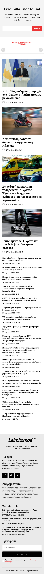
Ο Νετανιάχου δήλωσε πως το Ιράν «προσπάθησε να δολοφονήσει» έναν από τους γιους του (21, 404)
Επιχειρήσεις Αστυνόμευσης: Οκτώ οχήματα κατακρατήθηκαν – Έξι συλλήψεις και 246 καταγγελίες (20, 392)
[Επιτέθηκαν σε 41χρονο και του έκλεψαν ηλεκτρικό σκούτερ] (22, 223)
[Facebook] (5, 475)
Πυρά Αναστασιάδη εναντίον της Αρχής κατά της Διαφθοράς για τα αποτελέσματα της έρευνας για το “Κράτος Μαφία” (20, 350)
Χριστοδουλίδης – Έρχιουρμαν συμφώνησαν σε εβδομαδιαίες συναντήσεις (21, 259)
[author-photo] (3, 102)
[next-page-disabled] (41, 50)
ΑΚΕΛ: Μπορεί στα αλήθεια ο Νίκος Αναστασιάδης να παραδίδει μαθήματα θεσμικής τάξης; (18, 288)
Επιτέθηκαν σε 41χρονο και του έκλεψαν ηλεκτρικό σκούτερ (20, 244)
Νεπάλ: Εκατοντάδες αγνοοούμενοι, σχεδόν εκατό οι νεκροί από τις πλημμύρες (19, 278)
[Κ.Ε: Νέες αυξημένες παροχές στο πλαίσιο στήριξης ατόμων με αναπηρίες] (22, 73)
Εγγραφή (20, 554)
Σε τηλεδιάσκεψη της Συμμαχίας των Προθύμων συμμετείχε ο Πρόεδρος (17, 415)
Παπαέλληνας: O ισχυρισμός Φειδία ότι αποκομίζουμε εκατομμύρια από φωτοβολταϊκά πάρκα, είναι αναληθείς (21, 361)
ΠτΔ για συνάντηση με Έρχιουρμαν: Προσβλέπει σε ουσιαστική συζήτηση (22, 268)
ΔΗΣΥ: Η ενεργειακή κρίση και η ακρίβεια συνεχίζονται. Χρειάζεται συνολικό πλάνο (20, 299)
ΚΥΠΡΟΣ (5, 515)
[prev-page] (3, 50)
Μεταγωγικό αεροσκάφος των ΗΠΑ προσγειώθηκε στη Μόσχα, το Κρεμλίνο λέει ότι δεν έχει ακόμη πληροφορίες (22, 338)
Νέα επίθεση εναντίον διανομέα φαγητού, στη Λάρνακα (17, 142)
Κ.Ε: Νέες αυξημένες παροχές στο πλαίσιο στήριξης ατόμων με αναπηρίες (21, 94)
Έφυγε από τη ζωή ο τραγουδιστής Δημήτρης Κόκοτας (20, 327)
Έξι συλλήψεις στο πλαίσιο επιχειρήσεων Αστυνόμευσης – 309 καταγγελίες (19, 318)
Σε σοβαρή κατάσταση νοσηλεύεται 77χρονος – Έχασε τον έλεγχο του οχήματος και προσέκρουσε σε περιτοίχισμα (22, 193)
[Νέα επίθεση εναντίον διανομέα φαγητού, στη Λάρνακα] (22, 121)
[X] (17, 475)
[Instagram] (11, 475)
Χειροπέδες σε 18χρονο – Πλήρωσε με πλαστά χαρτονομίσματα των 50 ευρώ (21, 372)
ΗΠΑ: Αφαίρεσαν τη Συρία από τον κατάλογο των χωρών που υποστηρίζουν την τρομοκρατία (21, 382)
